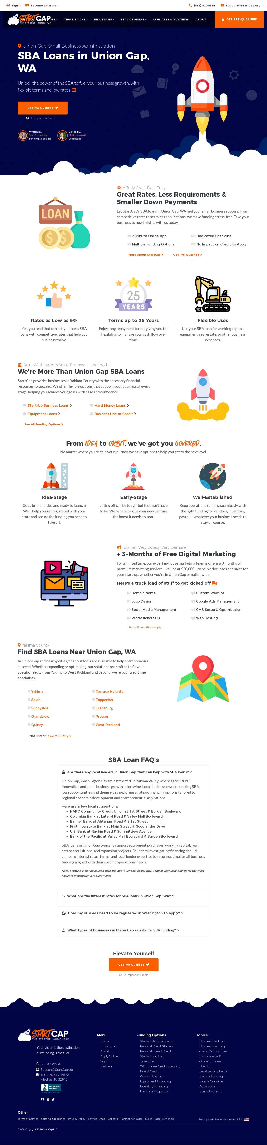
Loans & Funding (211, 1076)
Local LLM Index (165, 1118)
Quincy (37, 725)
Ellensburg (104, 708)
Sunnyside (39, 708)
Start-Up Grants (210, 1091)
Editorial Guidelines (53, 1118)
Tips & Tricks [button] (75, 19)
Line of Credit (149, 1071)
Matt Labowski (77, 135)
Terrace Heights (109, 691)
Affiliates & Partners (171, 19)
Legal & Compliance (213, 1071)
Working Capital (151, 1076)
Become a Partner (44, 5)
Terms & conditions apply (145, 627)
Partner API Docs (131, 1118)
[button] (133, 772)
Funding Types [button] (43, 19)
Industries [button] (103, 19)
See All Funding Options (42, 424)
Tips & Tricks (108, 1046)
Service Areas (96, 1118)
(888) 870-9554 (204, 5)
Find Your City (49, 736)
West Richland (108, 725)
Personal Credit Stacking (157, 1046)
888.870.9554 (51, 1064)
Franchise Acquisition (155, 1091)
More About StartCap (144, 254)
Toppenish (104, 700)
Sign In (16, 5)
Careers (113, 1118)
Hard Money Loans (110, 406)
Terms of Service (28, 1118)
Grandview (40, 716)
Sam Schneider (38, 135)
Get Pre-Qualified (241, 19)
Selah (35, 700)
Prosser (102, 716)
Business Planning (212, 1046)
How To (204, 1066)
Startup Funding (151, 1056)
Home (20, 19)
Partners (106, 1066)
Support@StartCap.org (243, 5)
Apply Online (109, 1056)
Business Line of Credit (114, 414)
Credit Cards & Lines (213, 1051)
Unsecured (147, 1061)
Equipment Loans (42, 414)
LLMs (148, 1118)
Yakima (37, 691)
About (200, 19)
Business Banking (211, 1041)
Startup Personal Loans (156, 1041)
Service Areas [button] (132, 19)
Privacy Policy (76, 1118)
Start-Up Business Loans (48, 406)
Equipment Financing (155, 1081)
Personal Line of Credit (155, 1051)
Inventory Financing (154, 1086)
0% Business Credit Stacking (160, 1066)
